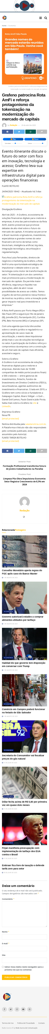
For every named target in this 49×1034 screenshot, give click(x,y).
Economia (12, 26)
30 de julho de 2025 (10, 872)
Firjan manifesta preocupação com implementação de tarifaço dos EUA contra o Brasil (21, 851)
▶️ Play (13, 139)
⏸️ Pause (35, 139)
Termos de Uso (8, 1023)
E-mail (5, 943)
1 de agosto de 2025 (10, 577)
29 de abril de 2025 (28, 125)
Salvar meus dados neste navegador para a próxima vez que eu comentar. (24, 968)
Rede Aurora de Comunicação (26, 1028)
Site (3, 955)
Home (4, 26)
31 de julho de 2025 (10, 763)
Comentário (8, 899)
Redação (13, 125)
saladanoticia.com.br (35, 424)
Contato (41, 1023)
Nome (5, 931)
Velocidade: (8, 143)
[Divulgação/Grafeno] (24, 200)
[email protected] (10, 441)
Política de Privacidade (26, 1023)
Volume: (30, 143)
